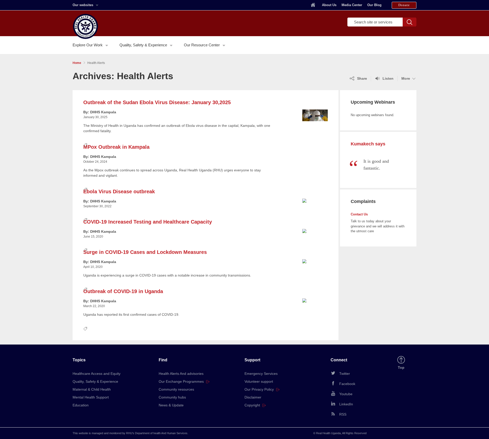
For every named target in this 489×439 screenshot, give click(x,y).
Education (81, 405)
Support (252, 360)
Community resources (176, 389)
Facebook (347, 384)
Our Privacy (259, 389)
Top (402, 367)
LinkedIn (346, 404)
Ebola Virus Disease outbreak (119, 191)
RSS (342, 414)
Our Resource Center (202, 45)
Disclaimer (252, 397)
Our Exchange (181, 381)
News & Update (171, 405)
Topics (79, 360)
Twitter (344, 374)
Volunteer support (258, 381)
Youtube (345, 394)
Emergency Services (261, 374)
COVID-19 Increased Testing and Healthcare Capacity (147, 222)
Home (77, 63)
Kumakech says (368, 143)
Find (163, 360)
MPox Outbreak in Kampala (116, 147)
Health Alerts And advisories (181, 374)
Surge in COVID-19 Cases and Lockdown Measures (145, 252)
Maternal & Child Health (92, 389)
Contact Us (359, 214)
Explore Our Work (88, 45)
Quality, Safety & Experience (143, 45)
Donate (404, 5)
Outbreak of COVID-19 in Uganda (123, 291)
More (408, 78)
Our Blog (374, 5)
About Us (329, 5)
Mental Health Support (91, 397)
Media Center (352, 5)
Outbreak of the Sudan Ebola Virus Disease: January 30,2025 (157, 102)
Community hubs (172, 397)
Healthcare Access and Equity (96, 374)
